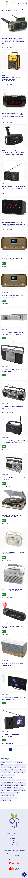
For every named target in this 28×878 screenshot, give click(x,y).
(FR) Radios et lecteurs (6, 772)
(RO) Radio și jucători (18, 787)
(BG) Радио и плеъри (6, 762)
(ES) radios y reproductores (7, 795)
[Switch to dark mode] (23, 3)
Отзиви (14, 852)
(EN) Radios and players (19, 767)
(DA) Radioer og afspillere (21, 764)
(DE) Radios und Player (19, 772)
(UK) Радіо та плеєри (6, 800)
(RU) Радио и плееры (6, 790)
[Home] (1, 7)
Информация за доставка (14, 854)
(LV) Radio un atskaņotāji (7, 782)
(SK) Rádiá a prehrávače (19, 790)
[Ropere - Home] (7, 3)
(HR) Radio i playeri (18, 762)
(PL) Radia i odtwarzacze (19, 785)
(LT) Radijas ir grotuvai (20, 782)
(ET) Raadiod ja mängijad (7, 769)
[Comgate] (14, 865)
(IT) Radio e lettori (21, 780)
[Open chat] (24, 874)
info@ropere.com (14, 846)
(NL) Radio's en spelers (6, 767)
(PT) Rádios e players (6, 787)
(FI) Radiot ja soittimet (20, 769)
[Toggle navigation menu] (2, 3)
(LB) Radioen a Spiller (6, 785)
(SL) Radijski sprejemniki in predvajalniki (10, 792)
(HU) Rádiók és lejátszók (6, 777)
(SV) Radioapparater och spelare (8, 797)
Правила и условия (14, 855)
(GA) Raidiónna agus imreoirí (7, 780)
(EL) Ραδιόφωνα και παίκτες (7, 775)
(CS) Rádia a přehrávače (6, 764)
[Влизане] (26, 3)
